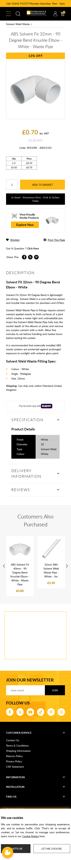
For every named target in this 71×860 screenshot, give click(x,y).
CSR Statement (15, 766)
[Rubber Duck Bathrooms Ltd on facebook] (9, 712)
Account (55, 13)
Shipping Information (18, 751)
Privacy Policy (14, 761)
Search (18, 13)
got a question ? (22, 248)
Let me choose (51, 848)
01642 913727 (20, 3)
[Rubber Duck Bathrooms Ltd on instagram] (61, 712)
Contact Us (12, 740)
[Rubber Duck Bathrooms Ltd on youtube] (30, 712)
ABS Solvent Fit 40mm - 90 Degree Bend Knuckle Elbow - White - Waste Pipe (19, 574)
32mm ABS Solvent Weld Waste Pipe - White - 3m (51, 570)
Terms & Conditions (17, 745)
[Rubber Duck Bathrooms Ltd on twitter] (20, 712)
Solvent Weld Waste (18, 24)
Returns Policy (14, 756)
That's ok (15, 848)
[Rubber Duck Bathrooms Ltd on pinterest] (51, 712)
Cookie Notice (30, 836)
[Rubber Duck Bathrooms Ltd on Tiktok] (40, 712)
